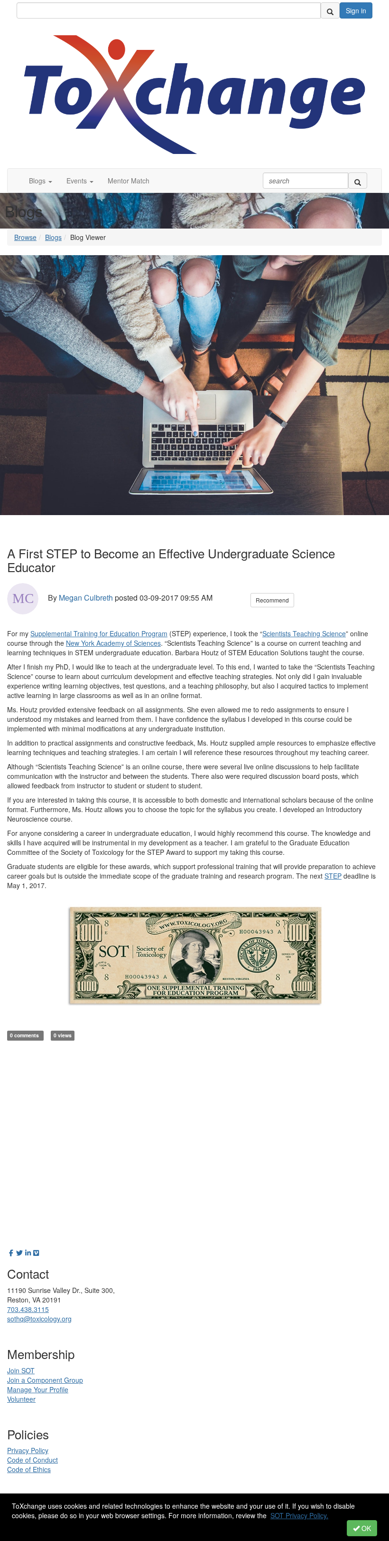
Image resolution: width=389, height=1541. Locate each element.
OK (365, 1528)
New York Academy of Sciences (113, 643)
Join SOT (21, 1370)
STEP (333, 876)
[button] (40, 180)
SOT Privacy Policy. (299, 1515)
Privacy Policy (27, 1450)
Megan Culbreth (86, 597)
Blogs (53, 237)
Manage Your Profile (37, 1389)
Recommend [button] (272, 600)
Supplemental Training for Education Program (98, 633)
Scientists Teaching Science (304, 633)
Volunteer (21, 1399)
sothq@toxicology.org (39, 1318)
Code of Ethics (29, 1469)
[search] (330, 10)
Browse (25, 237)
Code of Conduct (32, 1459)
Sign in (356, 10)
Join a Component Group (45, 1380)
